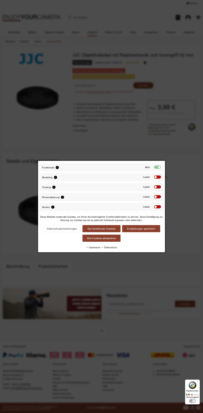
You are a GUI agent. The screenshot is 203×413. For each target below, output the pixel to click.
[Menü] (198, 381)
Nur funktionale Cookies (102, 228)
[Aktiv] (157, 167)
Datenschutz (110, 247)
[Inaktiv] (157, 177)
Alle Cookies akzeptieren (101, 238)
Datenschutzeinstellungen (62, 228)
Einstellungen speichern (141, 228)
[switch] (192, 401)
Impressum (94, 247)
